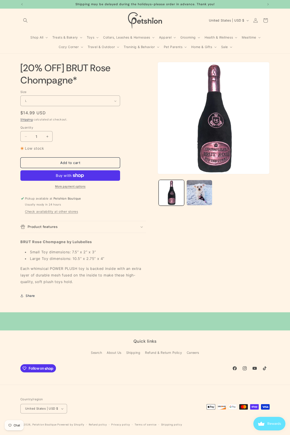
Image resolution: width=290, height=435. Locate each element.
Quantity (26, 127)
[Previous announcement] (22, 4)
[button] (25, 20)
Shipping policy (171, 424)
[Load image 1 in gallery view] (171, 192)
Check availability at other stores (51, 211)
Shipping (26, 119)
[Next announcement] (268, 4)
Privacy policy (120, 424)
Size (23, 92)
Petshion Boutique (44, 424)
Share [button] (30, 296)
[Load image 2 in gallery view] (199, 192)
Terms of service (146, 424)
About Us (114, 352)
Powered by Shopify (70, 424)
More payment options (70, 186)
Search (96, 352)
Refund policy (98, 424)
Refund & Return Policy (163, 352)
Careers (193, 352)
